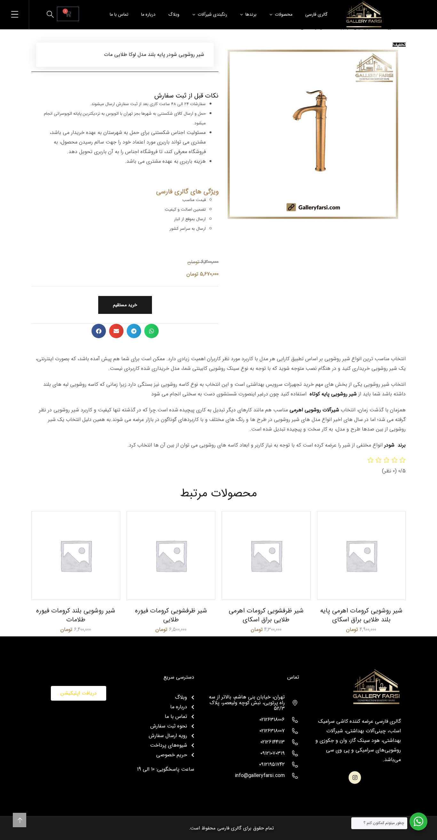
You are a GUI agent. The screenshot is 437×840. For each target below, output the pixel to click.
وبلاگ (173, 14)
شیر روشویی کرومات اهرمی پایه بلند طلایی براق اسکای (361, 615)
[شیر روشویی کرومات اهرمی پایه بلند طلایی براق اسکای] (361, 555)
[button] (151, 331)
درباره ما (148, 14)
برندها (251, 14)
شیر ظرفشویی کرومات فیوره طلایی (171, 615)
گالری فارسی (316, 14)
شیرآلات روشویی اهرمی (314, 410)
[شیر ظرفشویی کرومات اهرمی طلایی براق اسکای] (266, 555)
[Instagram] (355, 777)
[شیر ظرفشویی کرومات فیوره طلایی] (171, 555)
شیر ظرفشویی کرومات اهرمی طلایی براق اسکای (266, 615)
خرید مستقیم (125, 304)
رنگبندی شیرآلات (212, 14)
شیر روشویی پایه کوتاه (333, 394)
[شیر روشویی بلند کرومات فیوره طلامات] (75, 555)
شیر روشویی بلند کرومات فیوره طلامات (75, 615)
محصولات (283, 14)
